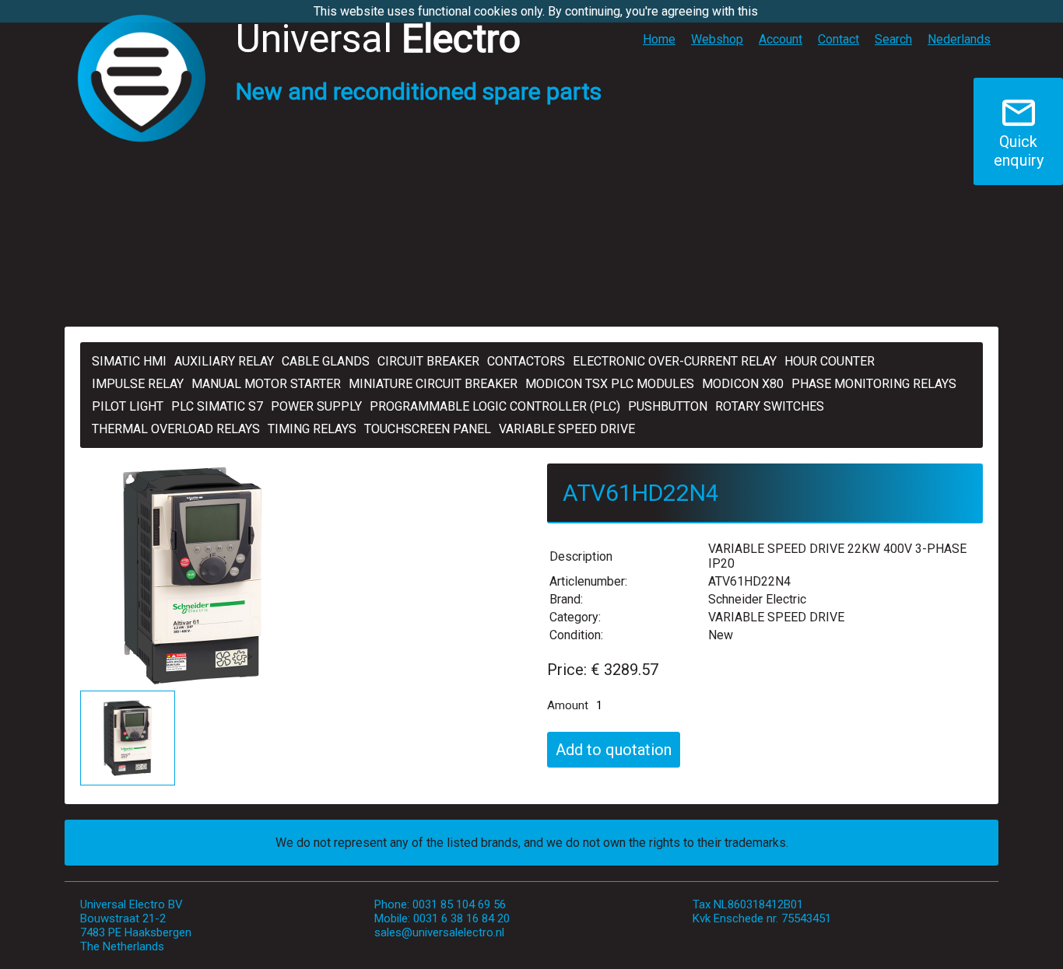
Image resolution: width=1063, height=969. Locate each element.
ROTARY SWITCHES (769, 406)
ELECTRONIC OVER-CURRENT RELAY (675, 361)
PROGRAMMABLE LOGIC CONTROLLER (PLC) (495, 406)
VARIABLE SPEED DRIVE (567, 429)
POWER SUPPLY (316, 406)
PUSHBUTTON (667, 406)
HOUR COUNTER (829, 361)
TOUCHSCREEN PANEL (427, 429)
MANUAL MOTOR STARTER (266, 383)
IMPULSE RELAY (138, 383)
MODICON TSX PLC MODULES (609, 383)
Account (780, 39)
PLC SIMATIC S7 (217, 406)
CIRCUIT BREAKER (428, 361)
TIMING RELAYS (312, 429)
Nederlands (959, 39)
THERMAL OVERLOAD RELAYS (176, 429)
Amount (567, 705)
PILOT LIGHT (127, 406)
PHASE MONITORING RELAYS (873, 383)
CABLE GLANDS (326, 361)
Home (659, 39)
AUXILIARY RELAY (224, 361)
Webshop (717, 39)
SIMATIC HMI (129, 361)
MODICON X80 (743, 383)
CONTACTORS (526, 361)
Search (893, 39)
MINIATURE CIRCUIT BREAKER (433, 383)
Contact (838, 39)
